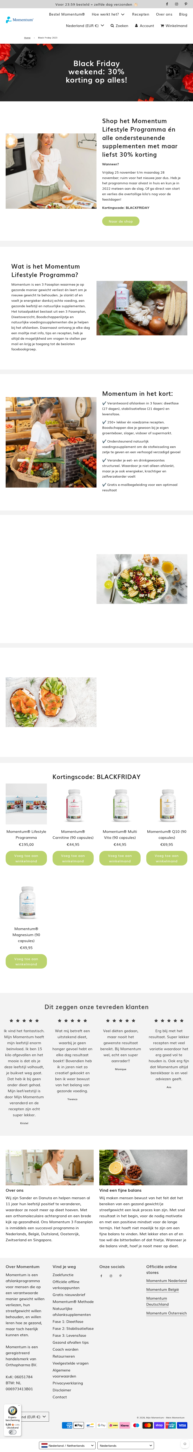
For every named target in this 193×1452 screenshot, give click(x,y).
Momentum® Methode (73, 1301)
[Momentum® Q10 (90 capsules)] (167, 804)
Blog (183, 14)
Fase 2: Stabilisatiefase (73, 1328)
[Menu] (19, 1406)
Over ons (164, 14)
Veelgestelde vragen (71, 1363)
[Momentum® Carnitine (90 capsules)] (73, 804)
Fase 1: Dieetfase (68, 1321)
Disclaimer (62, 1390)
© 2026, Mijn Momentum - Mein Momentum (161, 1417)
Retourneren (64, 1356)
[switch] (12, 1432)
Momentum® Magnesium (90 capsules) (26, 934)
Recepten (140, 14)
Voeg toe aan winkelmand (26, 858)
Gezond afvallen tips (71, 1342)
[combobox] (67, 1445)
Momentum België (162, 1289)
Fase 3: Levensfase (69, 1335)
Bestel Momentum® (67, 14)
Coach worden (65, 1349)
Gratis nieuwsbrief (69, 1294)
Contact (60, 1396)
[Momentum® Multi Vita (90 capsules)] (120, 804)
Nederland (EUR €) (83, 25)
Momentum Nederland (166, 1280)
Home (27, 37)
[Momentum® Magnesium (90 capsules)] (26, 901)
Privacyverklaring (68, 1383)
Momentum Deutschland (157, 1301)
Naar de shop (121, 221)
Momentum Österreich (166, 1313)
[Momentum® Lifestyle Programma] (26, 804)
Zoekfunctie (63, 1274)
